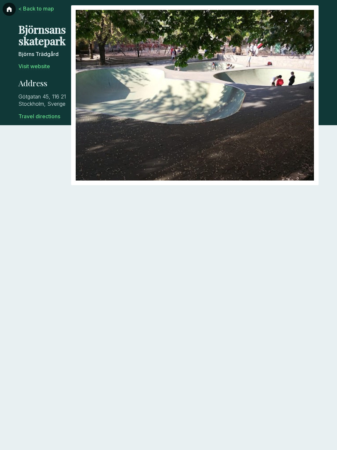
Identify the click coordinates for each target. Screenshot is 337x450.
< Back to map (36, 8)
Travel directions (39, 116)
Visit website (34, 66)
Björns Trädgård (38, 54)
